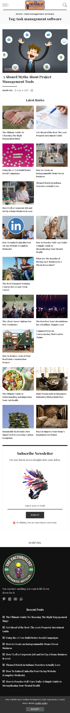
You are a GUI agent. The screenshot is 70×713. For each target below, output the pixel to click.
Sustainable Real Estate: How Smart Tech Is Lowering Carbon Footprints (17, 434)
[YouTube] (15, 599)
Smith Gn (7, 90)
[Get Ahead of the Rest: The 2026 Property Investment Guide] (52, 117)
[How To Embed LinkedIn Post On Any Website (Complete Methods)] (18, 227)
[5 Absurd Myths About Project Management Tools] (35, 51)
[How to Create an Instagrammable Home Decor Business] (52, 155)
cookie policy (41, 703)
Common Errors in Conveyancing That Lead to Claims (49, 334)
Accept (35, 709)
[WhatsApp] (21, 599)
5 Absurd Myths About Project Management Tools (26, 79)
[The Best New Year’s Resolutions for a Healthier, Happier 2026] (52, 306)
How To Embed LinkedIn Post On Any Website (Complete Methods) (16, 245)
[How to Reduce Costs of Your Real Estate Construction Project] (18, 340)
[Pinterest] (4, 599)
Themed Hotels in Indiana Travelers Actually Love (33, 664)
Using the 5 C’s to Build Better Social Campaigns (32, 637)
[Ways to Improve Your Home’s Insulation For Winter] (52, 416)
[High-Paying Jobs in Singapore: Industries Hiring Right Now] (52, 378)
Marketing (12, 69)
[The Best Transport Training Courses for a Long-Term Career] (18, 268)
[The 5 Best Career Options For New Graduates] (18, 306)
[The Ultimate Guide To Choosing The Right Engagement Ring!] (18, 117)
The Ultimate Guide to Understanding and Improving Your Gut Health (17, 396)
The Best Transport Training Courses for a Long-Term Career (16, 286)
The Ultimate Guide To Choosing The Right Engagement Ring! (13, 135)
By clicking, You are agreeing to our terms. (36, 522)
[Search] (64, 5)
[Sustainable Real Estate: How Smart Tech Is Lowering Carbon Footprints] (18, 416)
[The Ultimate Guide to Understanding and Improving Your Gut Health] (18, 378)
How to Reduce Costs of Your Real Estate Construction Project (16, 359)
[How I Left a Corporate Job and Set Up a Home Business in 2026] (18, 192)
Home (19, 14)
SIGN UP (35, 515)
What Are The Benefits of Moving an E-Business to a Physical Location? (49, 261)
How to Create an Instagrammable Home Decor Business (50, 173)
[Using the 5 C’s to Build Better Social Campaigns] (18, 155)
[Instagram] (9, 599)
